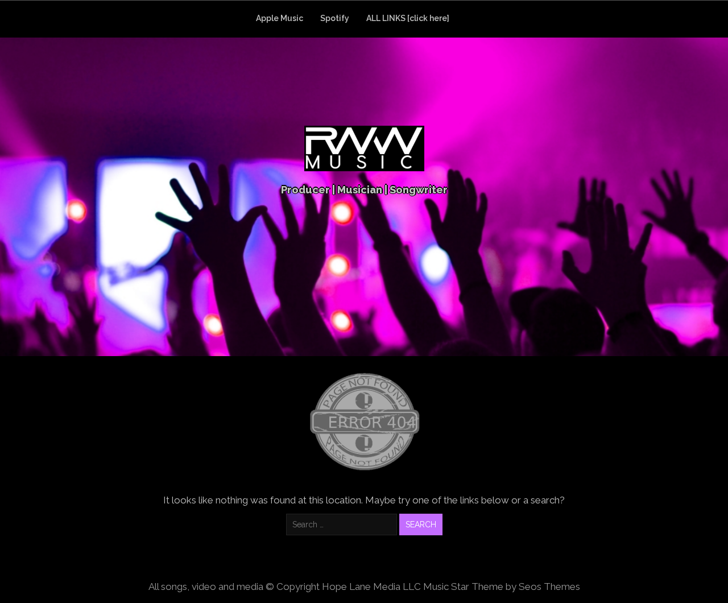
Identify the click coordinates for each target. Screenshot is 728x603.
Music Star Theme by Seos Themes (501, 586)
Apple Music (279, 18)
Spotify (334, 18)
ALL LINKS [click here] (407, 18)
